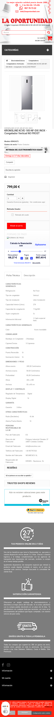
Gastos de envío (10, 145)
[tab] (13, 275)
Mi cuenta (6, 678)
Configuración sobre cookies (41, 713)
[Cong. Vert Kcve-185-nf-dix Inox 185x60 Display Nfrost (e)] (27, 93)
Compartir (9, 162)
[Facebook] (3, 665)
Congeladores (34, 61)
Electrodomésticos (18, 61)
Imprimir (11, 177)
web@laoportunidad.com (30, 11)
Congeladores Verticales (15, 64)
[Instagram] (8, 665)
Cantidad (10, 195)
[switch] (5, 711)
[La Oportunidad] (27, 19)
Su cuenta (41, 38)
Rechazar (25, 712)
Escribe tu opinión (13, 170)
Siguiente (39, 118)
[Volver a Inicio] (7, 60)
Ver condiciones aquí (37, 202)
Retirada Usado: (14, 209)
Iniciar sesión (40, 41)
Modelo (7, 141)
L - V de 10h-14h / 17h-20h (30, 5)
